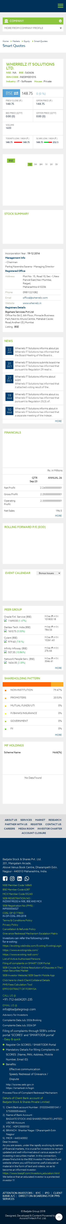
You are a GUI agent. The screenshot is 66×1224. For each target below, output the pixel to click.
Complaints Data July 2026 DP (19, 1025)
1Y (46, 164)
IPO (47, 1193)
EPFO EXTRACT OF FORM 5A (19, 989)
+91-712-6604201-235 (17, 999)
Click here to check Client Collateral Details (26, 980)
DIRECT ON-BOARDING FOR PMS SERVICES (31, 1197)
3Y (51, 164)
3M (40, 164)
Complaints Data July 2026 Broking (22, 1020)
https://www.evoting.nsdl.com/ (20, 954)
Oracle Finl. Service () (18, 616)
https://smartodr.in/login (20, 1088)
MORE (58, 421)
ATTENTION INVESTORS (17, 1193)
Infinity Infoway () (15, 648)
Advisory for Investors (15, 1014)
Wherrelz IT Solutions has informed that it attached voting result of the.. (33, 382)
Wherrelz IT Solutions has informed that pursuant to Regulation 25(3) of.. (33, 398)
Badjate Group (19, 6)
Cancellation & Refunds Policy (19, 929)
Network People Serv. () (19, 658)
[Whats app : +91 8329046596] (26, 878)
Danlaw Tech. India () (17, 627)
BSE (11, 160)
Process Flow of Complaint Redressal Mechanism (30, 1092)
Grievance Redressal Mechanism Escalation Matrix (30, 933)
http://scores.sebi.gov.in (20, 1084)
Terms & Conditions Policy (17, 920)
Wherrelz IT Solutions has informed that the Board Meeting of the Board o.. (33, 352)
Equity (27, 41)
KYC (38, 1193)
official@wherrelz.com (35, 297)
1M (35, 164)
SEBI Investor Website (15, 975)
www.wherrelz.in (32, 303)
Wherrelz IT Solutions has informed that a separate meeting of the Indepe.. (33, 412)
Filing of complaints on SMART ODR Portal (26, 963)
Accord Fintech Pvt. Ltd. (33, 1218)
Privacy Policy (10, 924)
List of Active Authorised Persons (21, 958)
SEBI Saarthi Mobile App (41, 975)
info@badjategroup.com (19, 1009)
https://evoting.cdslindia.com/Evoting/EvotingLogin (32, 945)
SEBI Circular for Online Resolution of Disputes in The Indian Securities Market (33, 969)
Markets (16, 41)
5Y (56, 164)
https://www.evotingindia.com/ (20, 950)
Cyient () (10, 637)
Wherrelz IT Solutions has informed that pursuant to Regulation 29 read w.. (33, 366)
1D (30, 164)
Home (6, 41)
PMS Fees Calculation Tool (17, 984)
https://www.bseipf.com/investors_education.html (31, 1173)
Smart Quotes (41, 41)
